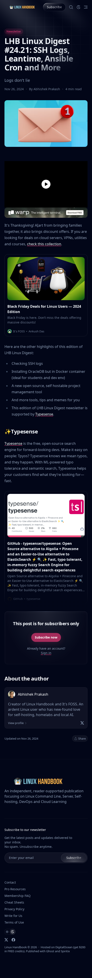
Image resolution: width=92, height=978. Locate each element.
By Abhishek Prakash (45, 89)
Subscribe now (46, 637)
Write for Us (13, 916)
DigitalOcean (63, 947)
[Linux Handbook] (22, 7)
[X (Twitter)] (82, 723)
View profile (16, 723)
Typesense (44, 414)
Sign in (46, 653)
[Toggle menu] (85, 7)
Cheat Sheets (14, 902)
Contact (10, 882)
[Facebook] (13, 939)
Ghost (50, 951)
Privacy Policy (14, 909)
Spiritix (65, 951)
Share (82, 738)
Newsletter (13, 31)
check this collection (44, 244)
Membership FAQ (17, 896)
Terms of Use (14, 922)
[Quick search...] (71, 7)
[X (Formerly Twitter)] (6, 939)
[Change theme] (78, 7)
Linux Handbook (15, 947)
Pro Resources (15, 889)
